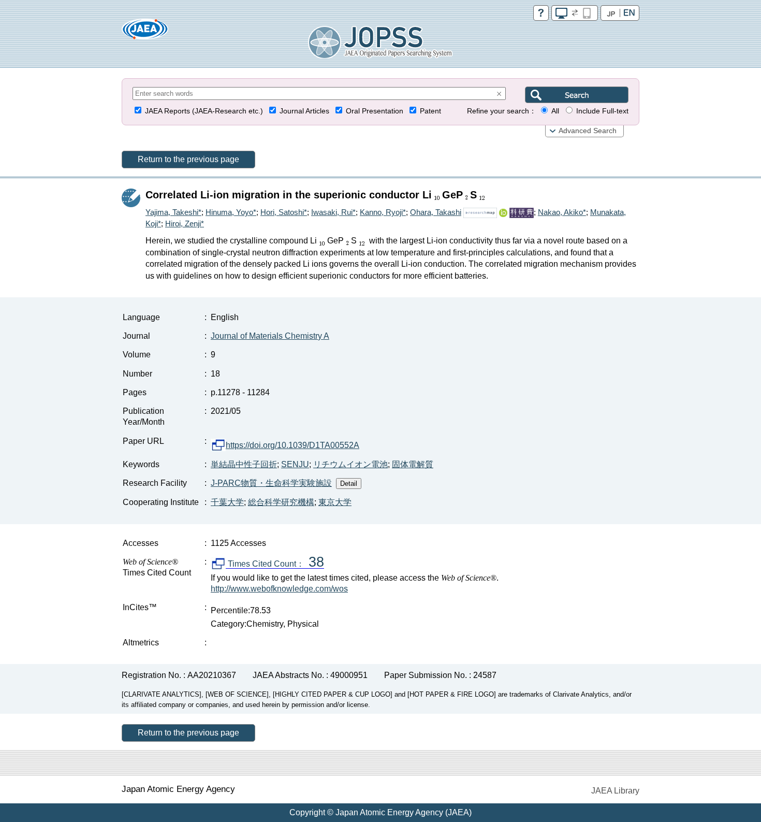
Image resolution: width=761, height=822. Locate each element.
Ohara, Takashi (435, 212)
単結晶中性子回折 (244, 464)
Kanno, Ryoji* (383, 212)
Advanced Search (588, 131)
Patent (430, 111)
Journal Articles (304, 111)
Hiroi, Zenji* (184, 223)
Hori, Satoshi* (283, 212)
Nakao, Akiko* (562, 212)
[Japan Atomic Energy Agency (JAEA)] (145, 32)
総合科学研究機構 (281, 502)
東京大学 (335, 502)
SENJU (295, 464)
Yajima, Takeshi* (173, 212)
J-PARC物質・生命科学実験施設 (271, 483)
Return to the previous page (188, 159)
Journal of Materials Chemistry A (270, 335)
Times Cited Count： (275, 564)
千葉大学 (227, 502)
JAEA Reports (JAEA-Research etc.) (204, 111)
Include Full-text (602, 111)
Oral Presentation (374, 111)
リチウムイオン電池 (350, 464)
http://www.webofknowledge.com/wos (279, 588)
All (555, 111)
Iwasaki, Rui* (333, 212)
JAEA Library (615, 790)
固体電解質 (412, 464)
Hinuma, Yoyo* (231, 212)
